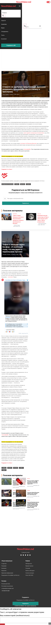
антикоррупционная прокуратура (7, 184)
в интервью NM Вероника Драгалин (28, 143)
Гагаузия (28, 568)
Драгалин (22, 184)
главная (16, 184)
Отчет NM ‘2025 (29, 575)
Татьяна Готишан (17, 225)
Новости (39, 213)
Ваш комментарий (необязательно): (15, 615)
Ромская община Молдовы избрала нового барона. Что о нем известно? (33, 493)
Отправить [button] (2, 624)
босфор (4, 467)
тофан (21, 467)
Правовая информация (7, 573)
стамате (28, 184)
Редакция (3, 565)
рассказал (10, 277)
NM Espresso (29, 563)
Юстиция (4, 84)
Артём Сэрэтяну (16, 487)
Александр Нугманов (42, 223)
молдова (15, 467)
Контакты (3, 568)
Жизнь (4, 241)
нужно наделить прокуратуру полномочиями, (33, 132)
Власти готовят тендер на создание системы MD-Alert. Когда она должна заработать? (33, 482)
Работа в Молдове (30, 570)
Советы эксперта (30, 573)
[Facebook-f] (21, 555)
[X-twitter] (23, 555)
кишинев (9, 467)
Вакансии (3, 570)
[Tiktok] (27, 555)
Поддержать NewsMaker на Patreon (10, 575)
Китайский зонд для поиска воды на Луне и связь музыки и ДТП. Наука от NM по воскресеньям (43, 218)
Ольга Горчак (5, 94)
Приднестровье (29, 565)
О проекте (4, 563)
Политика (15, 213)
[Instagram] (25, 555)
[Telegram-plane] (29, 555)
